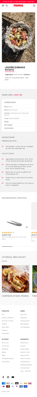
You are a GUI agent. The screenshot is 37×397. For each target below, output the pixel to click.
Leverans (23, 346)
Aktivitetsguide (24, 327)
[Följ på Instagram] (8, 377)
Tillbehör (4, 324)
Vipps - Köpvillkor (25, 371)
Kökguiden (23, 317)
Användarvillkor (25, 368)
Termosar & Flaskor (8, 321)
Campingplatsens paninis (15, 296)
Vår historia (5, 346)
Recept (4, 352)
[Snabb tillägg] (27, 227)
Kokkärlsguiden (25, 321)
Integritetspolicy (25, 361)
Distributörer (6, 361)
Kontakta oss (24, 343)
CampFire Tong (6, 235)
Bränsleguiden (24, 324)
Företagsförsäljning (7, 358)
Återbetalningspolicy (26, 365)
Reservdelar (5, 327)
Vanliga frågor (24, 349)
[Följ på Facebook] (3, 377)
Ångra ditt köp (24, 355)
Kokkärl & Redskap (7, 317)
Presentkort (5, 333)
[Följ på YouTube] (13, 377)
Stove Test (23, 314)
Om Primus (5, 343)
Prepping (4, 330)
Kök (3, 314)
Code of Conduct (25, 358)
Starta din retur (25, 352)
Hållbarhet (5, 349)
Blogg (3, 355)
